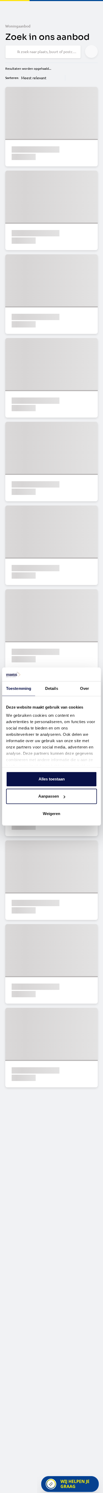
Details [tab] (51, 688)
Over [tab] (84, 688)
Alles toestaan (52, 779)
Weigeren (51, 813)
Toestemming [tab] (18, 688)
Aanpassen (48, 796)
